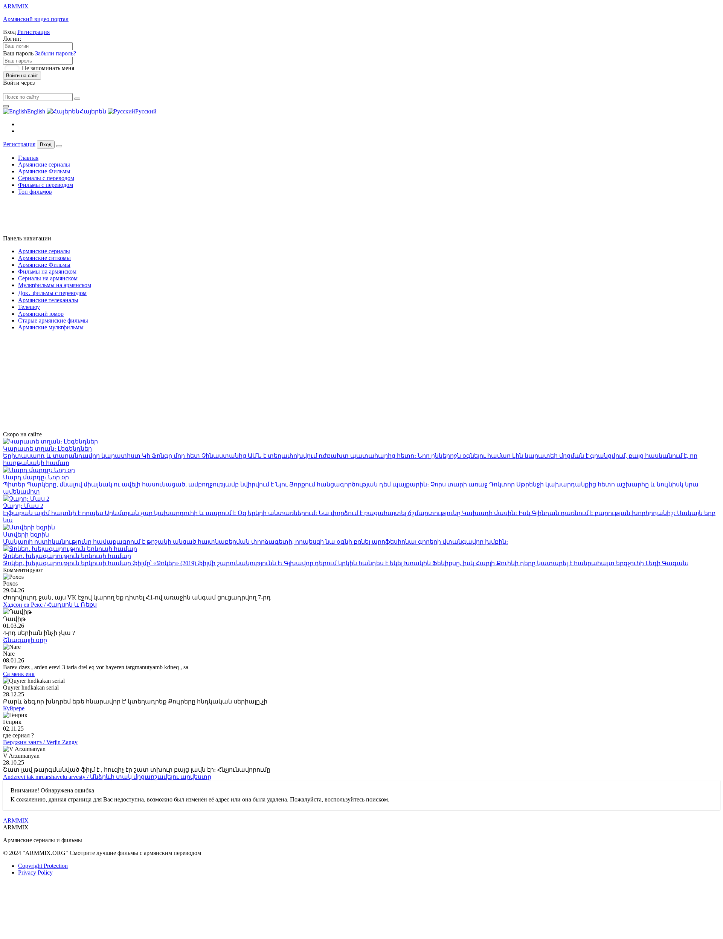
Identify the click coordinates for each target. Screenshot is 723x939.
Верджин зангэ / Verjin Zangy (40, 742)
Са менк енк (19, 674)
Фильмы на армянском (47, 271)
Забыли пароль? (55, 53)
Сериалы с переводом (46, 178)
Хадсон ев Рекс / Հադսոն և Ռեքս (50, 604)
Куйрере (13, 708)
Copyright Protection (43, 866)
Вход (46, 144)
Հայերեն (92, 111)
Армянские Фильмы (44, 171)
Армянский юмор (41, 313)
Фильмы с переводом (45, 185)
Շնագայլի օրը (25, 640)
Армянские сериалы (44, 164)
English (36, 111)
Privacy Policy (35, 872)
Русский (146, 111)
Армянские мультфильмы (51, 327)
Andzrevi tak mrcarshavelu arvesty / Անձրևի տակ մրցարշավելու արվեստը (107, 777)
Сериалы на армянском (48, 278)
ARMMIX (16, 820)
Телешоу (29, 307)
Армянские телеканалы (48, 300)
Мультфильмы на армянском (54, 285)
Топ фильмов (35, 191)
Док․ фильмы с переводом (52, 293)
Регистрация (33, 32)
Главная (28, 157)
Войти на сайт (22, 75)
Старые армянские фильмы (53, 320)
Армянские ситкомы (44, 258)
